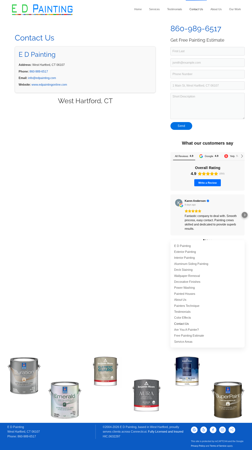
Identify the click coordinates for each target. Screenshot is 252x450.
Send (181, 125)
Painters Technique (186, 305)
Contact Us (181, 323)
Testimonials (174, 9)
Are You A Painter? (186, 329)
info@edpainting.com (42, 78)
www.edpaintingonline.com (49, 84)
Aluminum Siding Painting (191, 263)
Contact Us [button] (196, 9)
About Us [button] (216, 9)
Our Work (235, 9)
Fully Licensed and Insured (165, 431)
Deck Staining (183, 269)
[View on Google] (178, 202)
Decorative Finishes (187, 281)
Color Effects (182, 317)
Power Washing (184, 287)
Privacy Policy (198, 446)
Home (138, 9)
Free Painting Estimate (189, 335)
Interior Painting (184, 257)
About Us (180, 299)
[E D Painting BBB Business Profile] (232, 430)
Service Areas (183, 341)
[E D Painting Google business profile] (194, 430)
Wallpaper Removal (187, 275)
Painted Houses (184, 293)
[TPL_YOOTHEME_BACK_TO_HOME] (42, 9)
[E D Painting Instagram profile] (222, 430)
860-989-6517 (39, 71)
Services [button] (154, 9)
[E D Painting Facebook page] (213, 430)
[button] (170, 215)
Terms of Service (218, 446)
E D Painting (182, 245)
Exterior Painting (185, 251)
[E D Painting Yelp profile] (203, 430)
